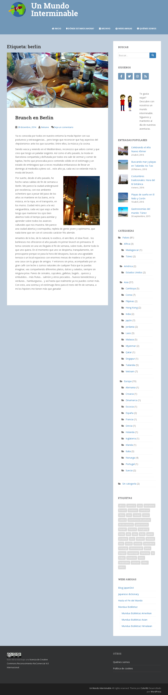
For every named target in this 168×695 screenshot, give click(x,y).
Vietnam (130, 371)
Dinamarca (131, 400)
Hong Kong (132, 307)
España (129, 413)
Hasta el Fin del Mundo (130, 600)
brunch (122, 510)
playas (122, 553)
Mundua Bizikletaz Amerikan (137, 613)
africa (122, 505)
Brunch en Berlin (34, 118)
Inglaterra (131, 438)
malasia (150, 538)
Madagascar (132, 250)
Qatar (129, 352)
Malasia (130, 339)
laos (132, 538)
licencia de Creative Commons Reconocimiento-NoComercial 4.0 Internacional (28, 663)
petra (147, 548)
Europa (128, 381)
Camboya (131, 288)
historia (132, 529)
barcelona (149, 505)
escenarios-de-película (139, 519)
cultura (122, 519)
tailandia (145, 553)
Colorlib (144, 688)
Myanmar (131, 345)
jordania (123, 538)
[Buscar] (152, 55)
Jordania (130, 326)
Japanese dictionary (128, 594)
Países (125, 237)
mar (121, 543)
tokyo (122, 557)
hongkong (143, 529)
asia (140, 505)
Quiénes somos (147, 28)
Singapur (130, 358)
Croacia (130, 393)
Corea (129, 294)
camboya (144, 510)
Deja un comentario (63, 127)
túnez (141, 557)
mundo (138, 543)
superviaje (133, 553)
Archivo (105, 28)
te (153, 553)
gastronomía (142, 524)
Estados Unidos (134, 272)
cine (129, 515)
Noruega (130, 457)
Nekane (45, 127)
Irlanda (129, 444)
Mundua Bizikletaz (127, 606)
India (128, 314)
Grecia (129, 425)
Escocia (130, 406)
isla (128, 534)
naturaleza (149, 543)
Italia (128, 451)
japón (150, 534)
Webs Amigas (125, 28)
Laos (128, 333)
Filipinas (130, 301)
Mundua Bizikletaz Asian (134, 619)
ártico (122, 567)
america (131, 505)
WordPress (156, 691)
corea (146, 515)
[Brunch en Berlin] (57, 80)
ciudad (137, 515)
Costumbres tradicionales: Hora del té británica (143, 180)
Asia (126, 282)
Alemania (131, 387)
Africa (127, 243)
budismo (133, 510)
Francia (129, 419)
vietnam (135, 562)
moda (129, 543)
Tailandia (130, 365)
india (121, 534)
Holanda (130, 432)
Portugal (130, 464)
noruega (123, 548)
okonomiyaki (136, 548)
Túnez (129, 256)
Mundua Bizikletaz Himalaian (137, 626)
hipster (122, 529)
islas (135, 534)
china (121, 515)
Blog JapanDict (126, 587)
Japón (129, 320)
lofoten (140, 538)
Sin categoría (129, 483)
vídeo (144, 562)
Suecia (129, 470)
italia (142, 534)
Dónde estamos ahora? (81, 28)
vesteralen (124, 562)
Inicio (57, 28)
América (128, 266)
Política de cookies (123, 668)
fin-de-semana (126, 524)
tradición (131, 557)
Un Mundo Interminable (100, 688)
